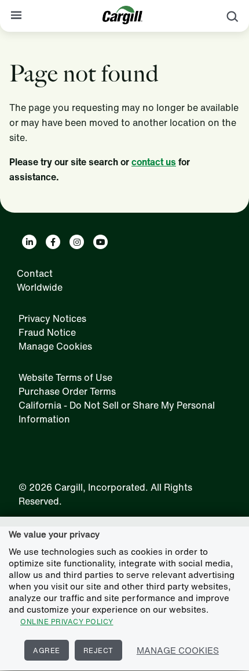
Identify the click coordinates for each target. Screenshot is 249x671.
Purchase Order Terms (67, 391)
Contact (35, 273)
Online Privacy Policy (66, 621)
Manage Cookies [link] (55, 346)
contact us (153, 162)
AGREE (46, 650)
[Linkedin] (29, 242)
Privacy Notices (52, 318)
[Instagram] (76, 242)
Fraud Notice (47, 332)
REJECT (98, 650)
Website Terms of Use (65, 377)
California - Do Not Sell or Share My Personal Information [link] (117, 412)
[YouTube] (100, 242)
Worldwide (40, 287)
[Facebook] (53, 242)
